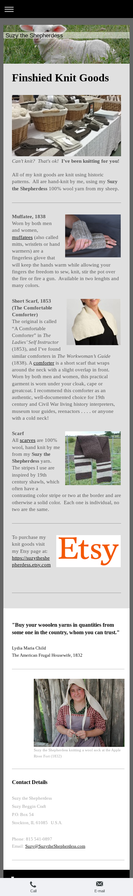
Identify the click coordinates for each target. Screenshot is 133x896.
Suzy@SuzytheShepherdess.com (55, 846)
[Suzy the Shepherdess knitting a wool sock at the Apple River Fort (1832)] (79, 713)
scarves (27, 440)
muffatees (22, 237)
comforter (43, 363)
